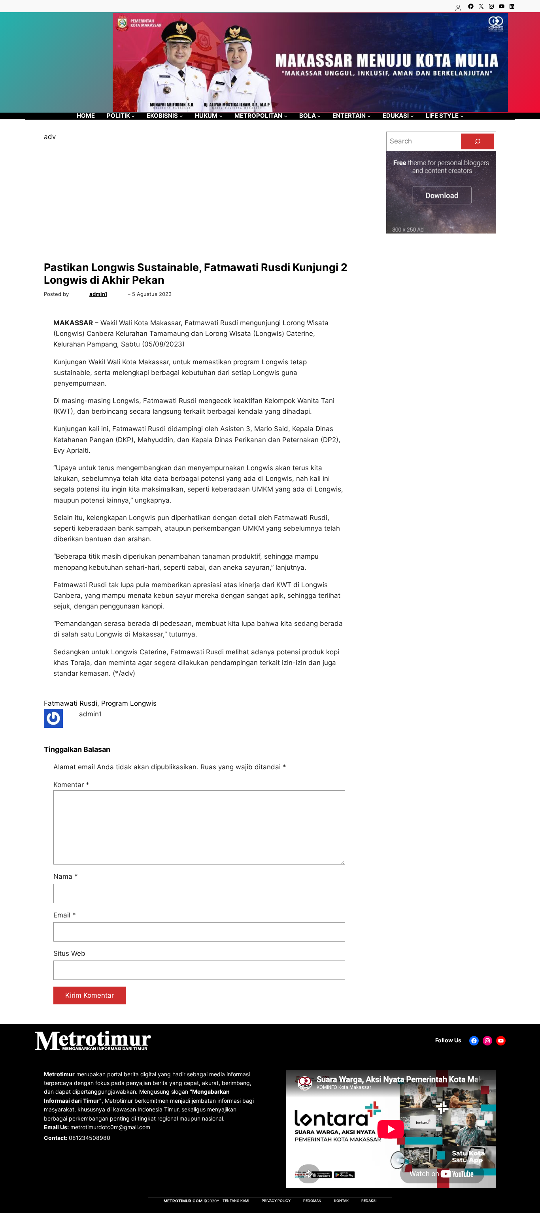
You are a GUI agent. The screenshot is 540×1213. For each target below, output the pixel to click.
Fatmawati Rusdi (70, 703)
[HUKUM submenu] (221, 116)
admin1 (98, 294)
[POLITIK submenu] (133, 116)
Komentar (71, 785)
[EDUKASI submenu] (412, 116)
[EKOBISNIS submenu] (181, 116)
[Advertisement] (199, 201)
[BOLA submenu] (319, 116)
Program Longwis (129, 703)
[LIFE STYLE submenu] (462, 116)
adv (50, 137)
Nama (65, 876)
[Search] (477, 141)
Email (64, 915)
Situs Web (69, 953)
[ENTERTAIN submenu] (369, 116)
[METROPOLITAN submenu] (285, 116)
